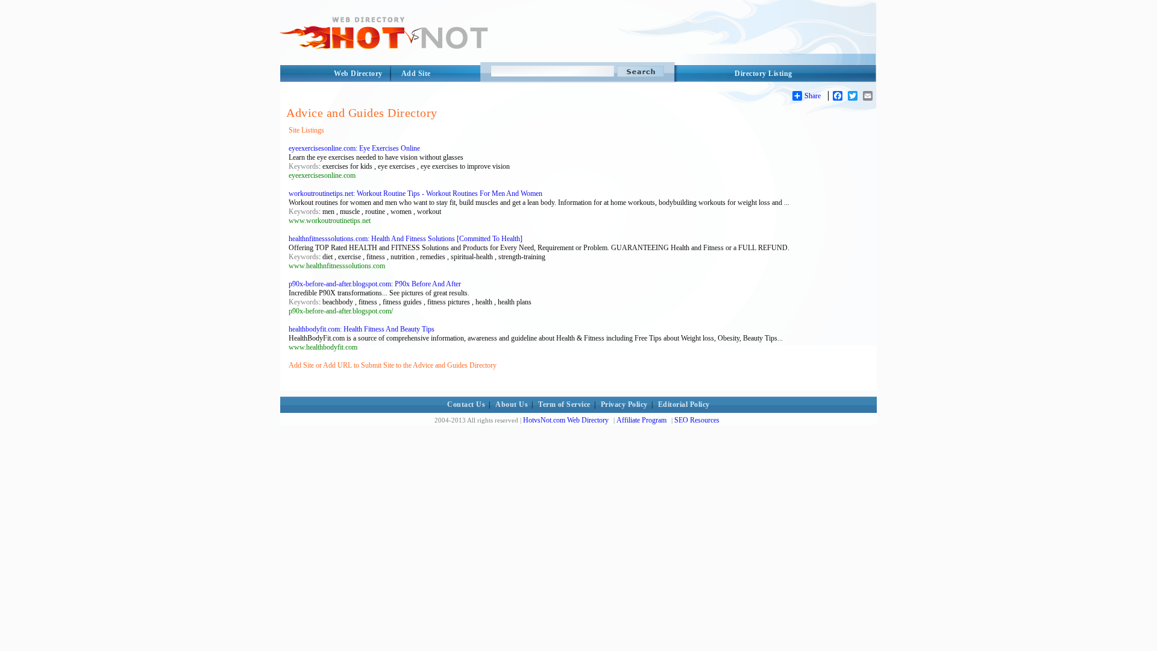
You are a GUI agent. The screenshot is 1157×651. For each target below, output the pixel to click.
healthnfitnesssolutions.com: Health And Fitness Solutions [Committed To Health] (405, 238)
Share (812, 96)
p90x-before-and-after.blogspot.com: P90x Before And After (375, 284)
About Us (511, 404)
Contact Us (466, 404)
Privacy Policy (624, 404)
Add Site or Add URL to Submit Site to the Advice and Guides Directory (393, 365)
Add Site (416, 73)
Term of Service (564, 404)
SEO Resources (697, 420)
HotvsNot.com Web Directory (566, 420)
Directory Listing (763, 73)
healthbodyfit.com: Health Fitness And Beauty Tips (361, 329)
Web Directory (358, 73)
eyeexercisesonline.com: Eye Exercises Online (354, 148)
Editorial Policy (684, 404)
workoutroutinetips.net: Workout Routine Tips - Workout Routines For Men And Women (415, 193)
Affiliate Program (641, 420)
